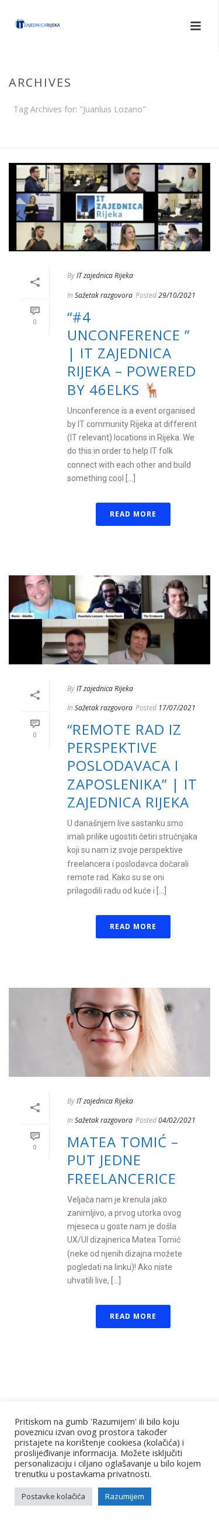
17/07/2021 (177, 708)
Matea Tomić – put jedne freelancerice (123, 1159)
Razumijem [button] (124, 1496)
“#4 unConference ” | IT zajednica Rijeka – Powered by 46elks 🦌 (131, 353)
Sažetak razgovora (104, 295)
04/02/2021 (177, 1120)
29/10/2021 (177, 295)
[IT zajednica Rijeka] (26, 26)
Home (106, 140)
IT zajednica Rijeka (105, 275)
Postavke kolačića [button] (53, 1496)
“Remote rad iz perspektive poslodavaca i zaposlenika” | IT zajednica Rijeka (132, 766)
